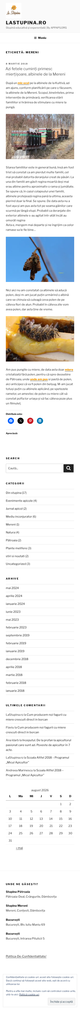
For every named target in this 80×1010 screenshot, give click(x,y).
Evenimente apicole (19, 500)
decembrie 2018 (17, 659)
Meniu (42, 37)
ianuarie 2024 (15, 604)
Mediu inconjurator (19, 516)
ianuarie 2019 (15, 651)
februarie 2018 (16, 683)
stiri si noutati (15, 556)
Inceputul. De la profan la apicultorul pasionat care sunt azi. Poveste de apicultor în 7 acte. (38, 745)
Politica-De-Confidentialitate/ (26, 956)
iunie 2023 (13, 612)
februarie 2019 (16, 643)
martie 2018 (14, 675)
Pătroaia (11, 540)
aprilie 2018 (14, 667)
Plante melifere (16, 548)
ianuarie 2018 (15, 691)
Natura (10, 532)
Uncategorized (16, 564)
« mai (19, 848)
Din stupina (13, 493)
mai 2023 (12, 619)
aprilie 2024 (14, 596)
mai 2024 (12, 588)
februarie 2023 (16, 627)
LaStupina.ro (26, 22)
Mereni (11, 524)
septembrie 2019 (18, 635)
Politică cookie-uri (29, 994)
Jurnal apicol (14, 508)
